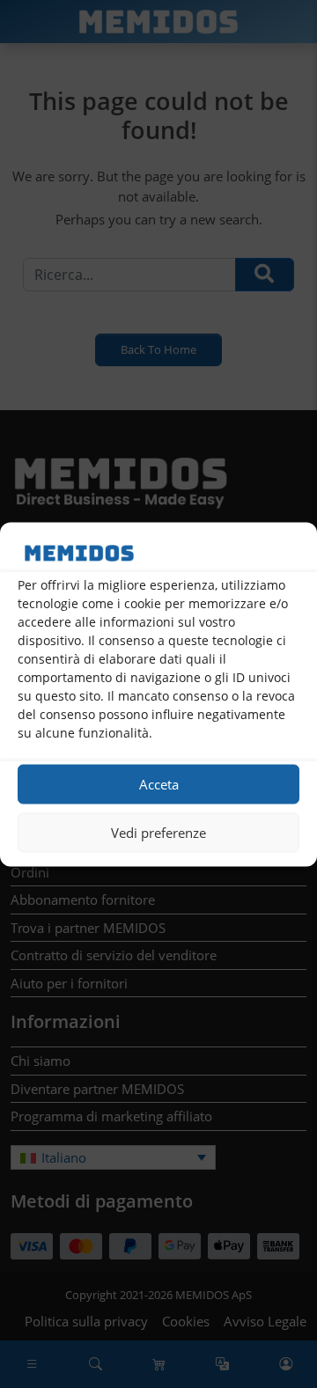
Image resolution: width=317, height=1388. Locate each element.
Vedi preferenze (158, 832)
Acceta (159, 784)
